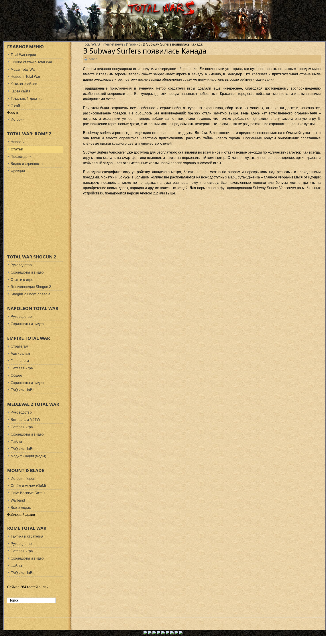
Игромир (133, 44)
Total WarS (91, 44)
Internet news (113, 44)
